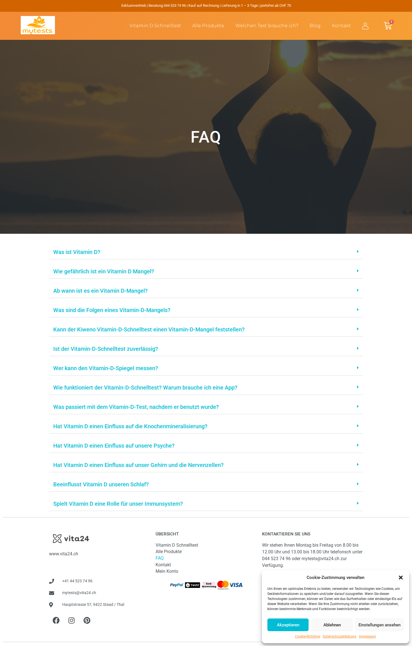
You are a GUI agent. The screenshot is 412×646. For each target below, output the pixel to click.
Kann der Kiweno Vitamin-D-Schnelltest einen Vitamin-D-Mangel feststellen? (149, 329)
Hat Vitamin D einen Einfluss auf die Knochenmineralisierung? (130, 426)
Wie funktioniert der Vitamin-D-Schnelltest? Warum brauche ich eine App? (145, 387)
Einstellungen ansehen (379, 624)
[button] (401, 577)
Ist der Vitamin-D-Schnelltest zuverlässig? (105, 348)
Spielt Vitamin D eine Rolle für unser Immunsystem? (118, 503)
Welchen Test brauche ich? (266, 25)
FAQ (160, 558)
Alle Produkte (208, 25)
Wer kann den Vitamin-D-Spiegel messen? (105, 368)
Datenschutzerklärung (339, 636)
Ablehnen (332, 624)
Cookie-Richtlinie (307, 636)
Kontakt (341, 25)
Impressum (367, 636)
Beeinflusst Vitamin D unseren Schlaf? (101, 484)
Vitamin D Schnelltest (155, 25)
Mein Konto (167, 571)
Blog (315, 25)
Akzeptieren (288, 624)
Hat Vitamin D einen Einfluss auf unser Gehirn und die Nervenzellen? (138, 465)
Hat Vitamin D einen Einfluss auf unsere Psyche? (114, 445)
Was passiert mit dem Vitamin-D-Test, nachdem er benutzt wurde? (136, 407)
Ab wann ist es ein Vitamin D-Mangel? (100, 290)
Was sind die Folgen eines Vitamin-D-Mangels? (111, 310)
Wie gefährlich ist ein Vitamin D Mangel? (103, 271)
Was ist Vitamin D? (76, 252)
